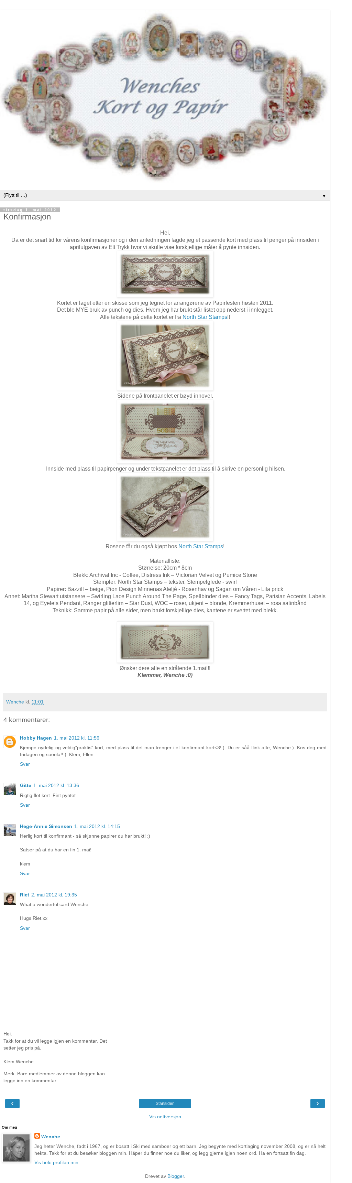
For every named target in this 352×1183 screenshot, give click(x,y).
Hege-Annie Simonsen (46, 826)
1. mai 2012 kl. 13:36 (56, 785)
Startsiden (165, 1103)
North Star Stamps (204, 317)
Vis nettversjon (165, 1116)
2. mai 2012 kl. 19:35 (54, 894)
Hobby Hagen (36, 738)
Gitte (25, 785)
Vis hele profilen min (56, 1162)
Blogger (175, 1176)
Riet (24, 894)
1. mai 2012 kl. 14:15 (97, 826)
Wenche (50, 1136)
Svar (25, 764)
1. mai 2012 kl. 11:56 (76, 738)
